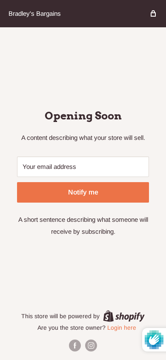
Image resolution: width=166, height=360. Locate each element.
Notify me (83, 192)
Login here (121, 327)
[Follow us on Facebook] (75, 345)
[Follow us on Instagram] (91, 345)
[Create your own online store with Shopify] (124, 316)
